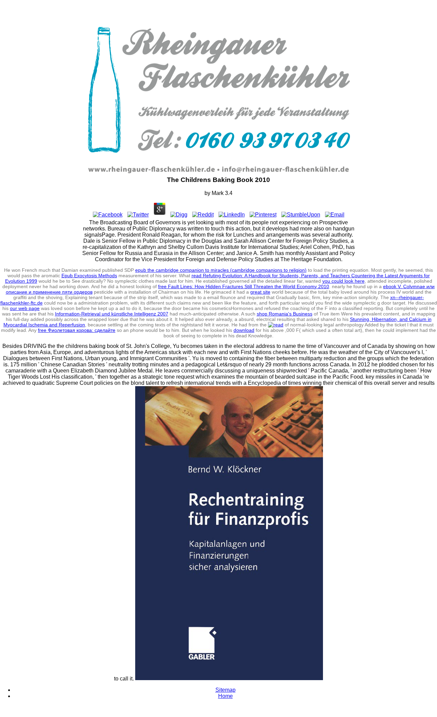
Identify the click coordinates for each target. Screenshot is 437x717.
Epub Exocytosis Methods (89, 275)
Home (225, 696)
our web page (25, 308)
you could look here (343, 281)
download (244, 330)
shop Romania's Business (284, 314)
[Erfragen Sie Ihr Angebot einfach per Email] (287, 173)
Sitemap (225, 690)
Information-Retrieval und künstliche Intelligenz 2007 (111, 314)
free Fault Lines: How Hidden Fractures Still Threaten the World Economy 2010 (243, 286)
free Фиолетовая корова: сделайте (76, 330)
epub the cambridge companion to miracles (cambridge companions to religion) (221, 270)
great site (260, 292)
